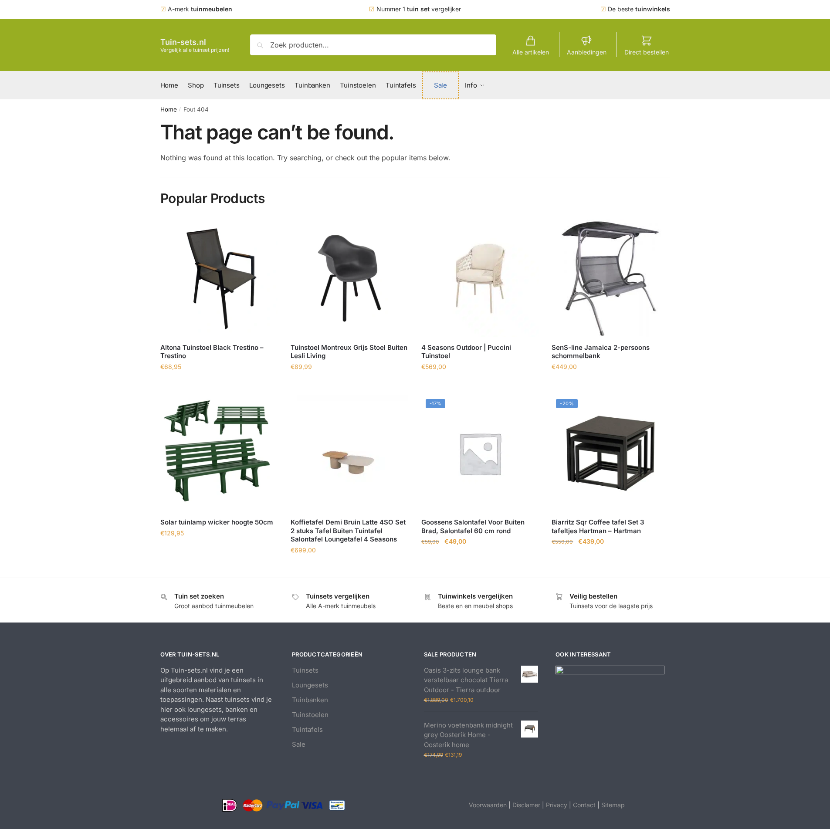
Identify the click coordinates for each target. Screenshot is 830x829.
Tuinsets (305, 670)
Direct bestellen (646, 52)
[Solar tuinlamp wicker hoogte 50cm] (219, 453)
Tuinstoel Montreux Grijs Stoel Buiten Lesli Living (349, 351)
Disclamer (526, 805)
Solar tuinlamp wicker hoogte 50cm (216, 522)
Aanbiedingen (586, 52)
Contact (584, 805)
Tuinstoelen (310, 715)
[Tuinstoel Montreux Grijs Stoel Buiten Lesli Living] (349, 278)
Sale (298, 744)
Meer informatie (219, 385)
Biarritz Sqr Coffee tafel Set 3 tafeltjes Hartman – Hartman (598, 526)
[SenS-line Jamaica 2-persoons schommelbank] (610, 278)
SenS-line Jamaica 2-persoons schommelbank (601, 351)
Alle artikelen (530, 52)
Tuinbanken (310, 700)
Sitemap (613, 805)
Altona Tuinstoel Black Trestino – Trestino (212, 351)
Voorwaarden (488, 805)
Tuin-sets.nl (183, 42)
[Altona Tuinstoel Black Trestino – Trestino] (219, 278)
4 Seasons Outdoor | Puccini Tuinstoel (466, 351)
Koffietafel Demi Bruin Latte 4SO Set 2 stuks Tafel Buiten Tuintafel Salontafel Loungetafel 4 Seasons (348, 530)
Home (168, 109)
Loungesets (310, 685)
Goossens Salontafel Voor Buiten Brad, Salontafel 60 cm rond (473, 526)
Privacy (556, 805)
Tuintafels (307, 729)
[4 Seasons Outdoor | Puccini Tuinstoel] (480, 278)
